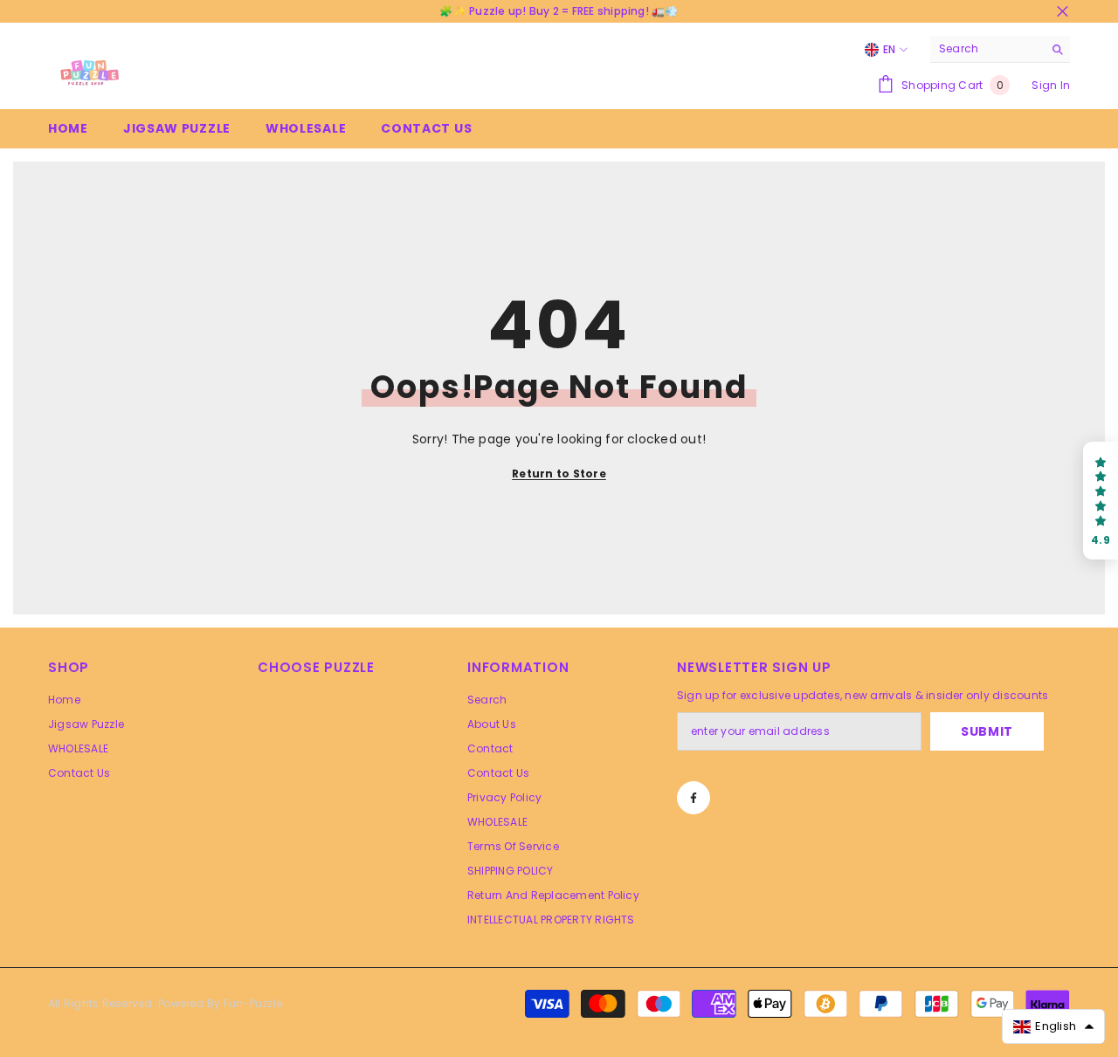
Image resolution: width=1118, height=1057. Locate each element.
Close (1062, 11)
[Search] (1000, 49)
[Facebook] (693, 797)
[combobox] (986, 49)
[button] (1100, 501)
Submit (987, 731)
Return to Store (559, 473)
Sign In (1051, 85)
